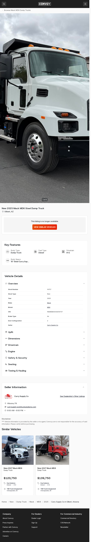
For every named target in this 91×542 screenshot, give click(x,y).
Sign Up (34, 523)
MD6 (48, 307)
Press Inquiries (8, 523)
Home (4, 502)
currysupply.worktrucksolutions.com (21, 407)
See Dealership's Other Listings (72, 396)
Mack (49, 303)
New (12, 502)
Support (34, 527)
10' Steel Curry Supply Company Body (20, 261)
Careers (6, 536)
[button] (82, 108)
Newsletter (64, 527)
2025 (46, 502)
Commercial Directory (68, 518)
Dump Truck (21, 502)
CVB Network (65, 523)
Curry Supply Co (52, 325)
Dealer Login (36, 518)
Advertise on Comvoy (11, 531)
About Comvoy (8, 518)
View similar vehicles (45, 227)
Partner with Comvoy (10, 527)
